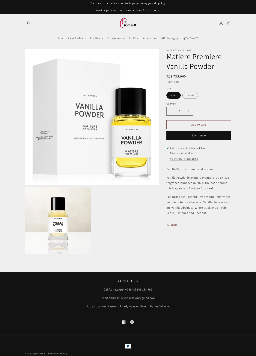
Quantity (171, 103)
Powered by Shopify (57, 353)
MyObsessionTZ (40, 353)
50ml (173, 95)
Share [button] (174, 224)
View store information (184, 158)
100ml (190, 95)
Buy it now (199, 135)
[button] (29, 23)
